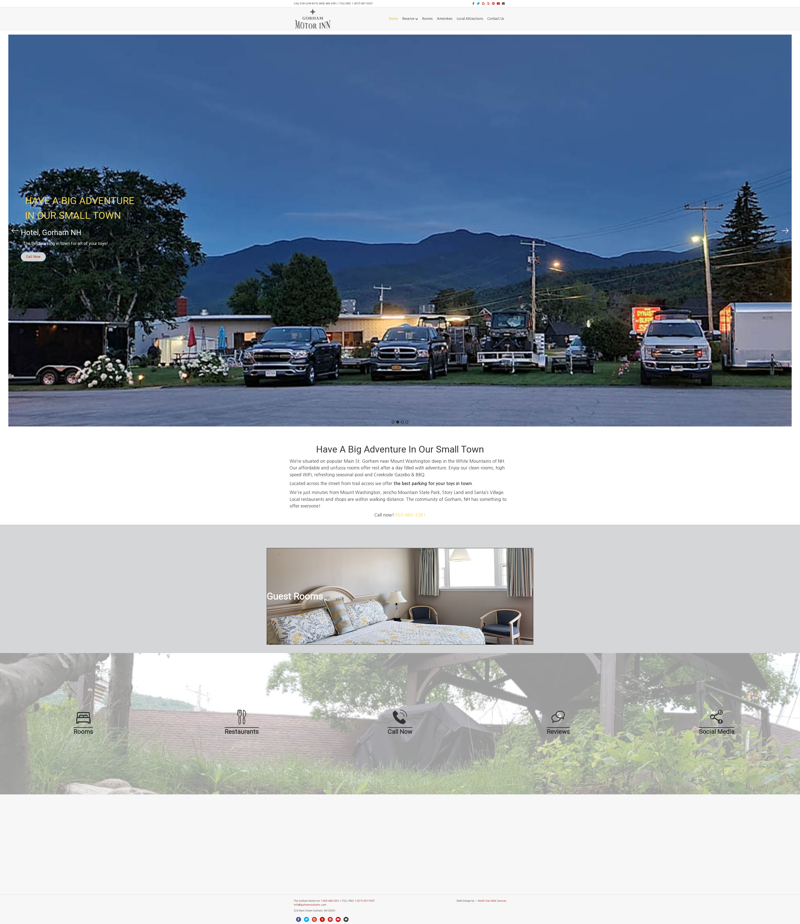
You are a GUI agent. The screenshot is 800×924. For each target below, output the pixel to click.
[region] (400, 230)
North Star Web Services (492, 901)
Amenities (444, 18)
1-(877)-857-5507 (362, 3)
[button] (14, 230)
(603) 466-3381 (328, 3)
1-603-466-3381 (330, 901)
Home (393, 18)
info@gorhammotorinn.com (310, 905)
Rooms (427, 18)
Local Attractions (470, 18)
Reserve (408, 18)
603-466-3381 (410, 515)
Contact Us (495, 18)
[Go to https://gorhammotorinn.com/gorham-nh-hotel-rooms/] (400, 596)
